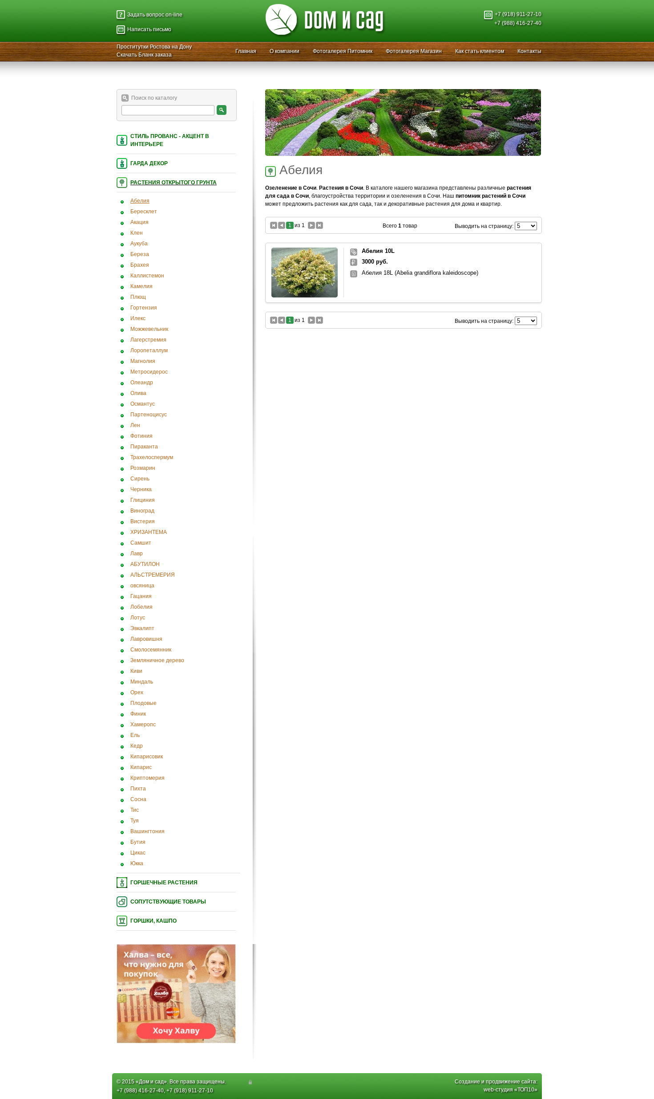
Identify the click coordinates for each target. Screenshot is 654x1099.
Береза (139, 254)
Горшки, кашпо (153, 921)
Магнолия (142, 361)
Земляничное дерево (157, 660)
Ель (135, 735)
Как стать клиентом (479, 51)
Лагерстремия (148, 340)
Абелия (139, 201)
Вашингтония (147, 831)
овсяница (142, 585)
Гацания (141, 596)
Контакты (529, 51)
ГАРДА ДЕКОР (149, 163)
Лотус (137, 618)
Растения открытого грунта (173, 182)
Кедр (136, 746)
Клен (136, 233)
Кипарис (141, 767)
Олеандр (141, 382)
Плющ (138, 297)
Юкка (136, 863)
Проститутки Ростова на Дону (154, 47)
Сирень (139, 479)
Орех (136, 692)
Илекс (137, 318)
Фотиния (141, 436)
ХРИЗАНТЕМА (148, 532)
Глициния (142, 500)
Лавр (136, 553)
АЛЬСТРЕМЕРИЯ (152, 575)
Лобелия (141, 607)
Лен (135, 425)
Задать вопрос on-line (154, 15)
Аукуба (139, 243)
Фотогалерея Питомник (342, 51)
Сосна (138, 799)
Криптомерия (147, 778)
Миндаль (141, 682)
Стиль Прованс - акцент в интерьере (169, 140)
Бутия (137, 842)
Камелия (141, 286)
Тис (134, 810)
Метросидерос (149, 372)
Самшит (140, 543)
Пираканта (144, 447)
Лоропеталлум (149, 350)
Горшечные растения (164, 882)
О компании (284, 51)
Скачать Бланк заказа (144, 55)
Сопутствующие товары (168, 902)
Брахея (139, 265)
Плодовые (143, 703)
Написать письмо (149, 29)
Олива (138, 393)
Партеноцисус (148, 414)
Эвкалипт (142, 628)
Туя (134, 821)
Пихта (138, 789)
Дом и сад (151, 1082)
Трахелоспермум (151, 457)
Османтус (142, 404)
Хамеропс (143, 724)
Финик (138, 714)
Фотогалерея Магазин (414, 51)
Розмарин (142, 468)
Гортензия (143, 308)
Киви (136, 671)
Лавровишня (146, 639)
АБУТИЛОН (145, 564)
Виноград (142, 511)
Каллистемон (147, 276)
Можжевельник (149, 329)
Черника (141, 489)
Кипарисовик (146, 756)
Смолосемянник (150, 650)
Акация (139, 222)
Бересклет (143, 211)
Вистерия (142, 521)
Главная (245, 51)
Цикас (137, 853)
